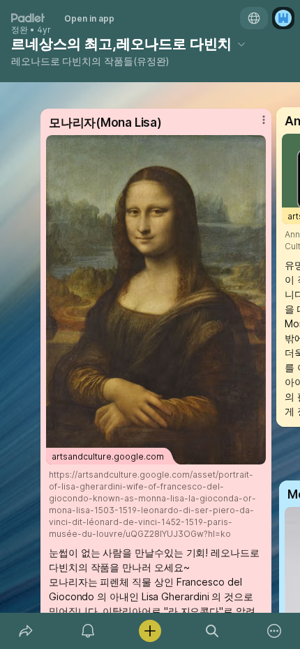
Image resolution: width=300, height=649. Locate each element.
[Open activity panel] (87, 631)
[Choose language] (254, 18)
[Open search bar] (212, 631)
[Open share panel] (25, 631)
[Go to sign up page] (283, 18)
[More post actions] (254, 125)
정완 (19, 30)
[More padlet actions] (274, 631)
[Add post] (149, 631)
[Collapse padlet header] (241, 44)
